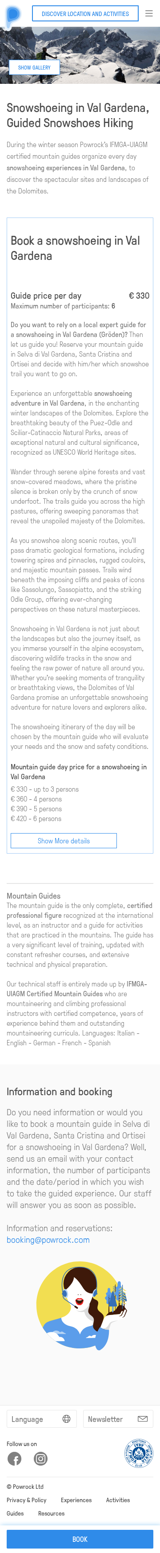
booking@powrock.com (48, 1239)
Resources (51, 1513)
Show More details (64, 840)
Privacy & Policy (26, 1499)
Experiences (76, 1499)
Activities (118, 1499)
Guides (15, 1513)
